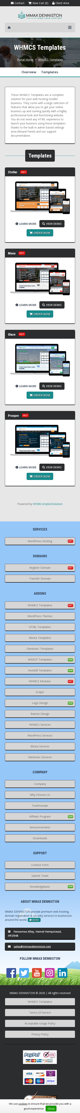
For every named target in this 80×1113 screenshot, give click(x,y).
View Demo (54, 224)
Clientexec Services (40, 757)
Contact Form (40, 865)
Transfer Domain (40, 578)
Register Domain (39, 567)
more (36, 919)
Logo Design (40, 703)
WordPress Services (40, 735)
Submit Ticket (40, 876)
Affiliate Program (40, 816)
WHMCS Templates (50, 59)
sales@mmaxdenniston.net (32, 946)
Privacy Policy (40, 1034)
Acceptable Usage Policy (40, 1023)
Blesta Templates (40, 638)
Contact (19, 3)
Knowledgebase (40, 886)
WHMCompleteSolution (48, 504)
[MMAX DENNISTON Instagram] (50, 973)
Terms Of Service (40, 1012)
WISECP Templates (40, 659)
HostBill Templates (40, 670)
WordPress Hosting (40, 541)
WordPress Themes (40, 616)
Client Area (62, 3)
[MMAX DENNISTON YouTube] (37, 973)
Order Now (42, 233)
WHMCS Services (40, 724)
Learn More (28, 224)
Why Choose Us (40, 795)
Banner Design (40, 714)
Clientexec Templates (39, 648)
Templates (49, 72)
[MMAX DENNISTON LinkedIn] (62, 973)
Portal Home (25, 59)
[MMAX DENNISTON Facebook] (11, 973)
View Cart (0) (40, 3)
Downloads (40, 838)
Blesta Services (40, 746)
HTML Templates (40, 627)
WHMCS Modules (40, 681)
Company (40, 784)
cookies (23, 1103)
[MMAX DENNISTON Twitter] (24, 973)
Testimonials (40, 805)
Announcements (40, 827)
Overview (29, 72)
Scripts (40, 692)
